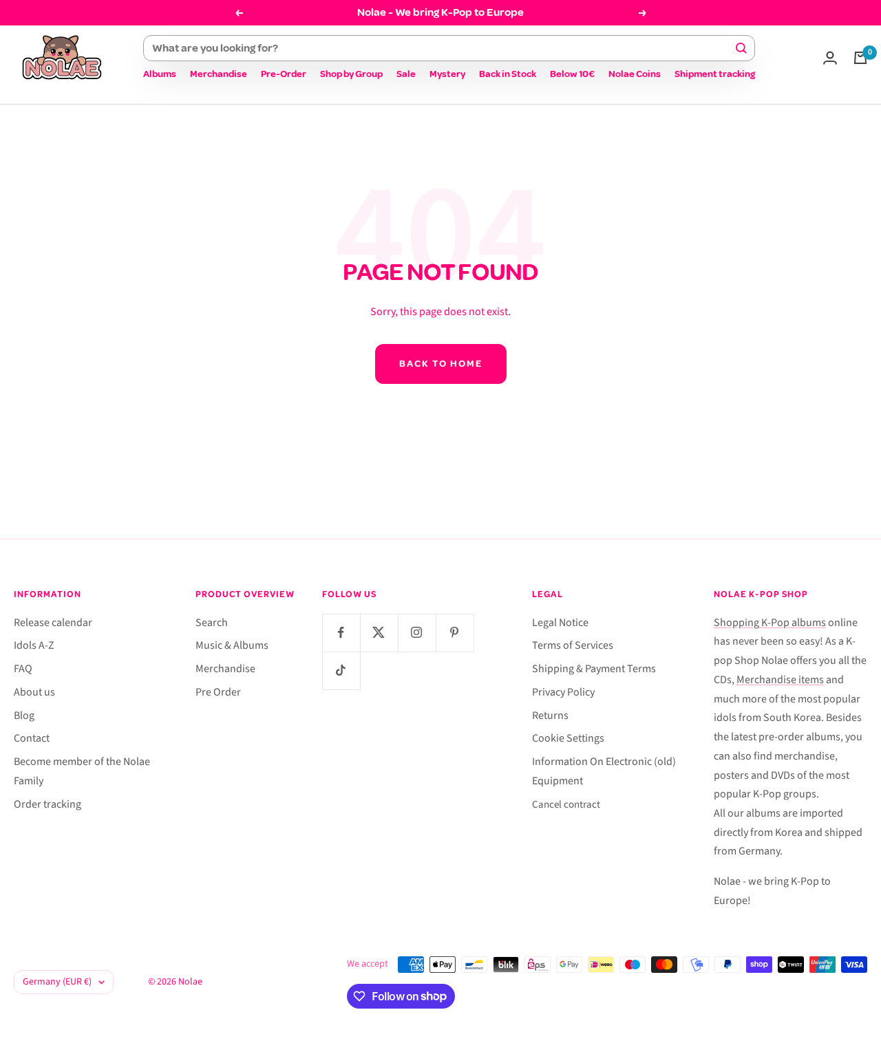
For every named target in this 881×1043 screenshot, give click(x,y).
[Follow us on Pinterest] (455, 633)
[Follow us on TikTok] (341, 670)
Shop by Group (351, 74)
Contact (32, 738)
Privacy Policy (563, 692)
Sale (406, 74)
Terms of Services (572, 645)
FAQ (23, 668)
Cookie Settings (568, 738)
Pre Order (218, 692)
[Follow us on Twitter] (379, 633)
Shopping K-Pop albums (770, 622)
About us (34, 692)
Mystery (447, 74)
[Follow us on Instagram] (417, 633)
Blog (24, 715)
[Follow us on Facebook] (341, 633)
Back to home (440, 363)
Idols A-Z (34, 645)
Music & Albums (231, 645)
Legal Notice (560, 622)
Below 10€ (572, 74)
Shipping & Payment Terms (594, 668)
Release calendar (53, 622)
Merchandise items (780, 679)
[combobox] (443, 48)
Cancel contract (566, 804)
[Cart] (860, 58)
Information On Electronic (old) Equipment (604, 771)
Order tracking (47, 804)
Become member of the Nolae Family (82, 771)
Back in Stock (507, 74)
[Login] (830, 58)
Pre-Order (283, 74)
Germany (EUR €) (57, 982)
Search (211, 622)
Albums (159, 74)
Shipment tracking (715, 74)
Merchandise (218, 74)
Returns (550, 715)
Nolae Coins (634, 74)
